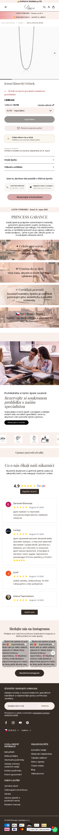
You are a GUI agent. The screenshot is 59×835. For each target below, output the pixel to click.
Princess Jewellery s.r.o (20, 820)
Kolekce (20, 23)
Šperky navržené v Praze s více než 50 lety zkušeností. (29, 319)
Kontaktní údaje (38, 750)
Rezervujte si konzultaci (29, 197)
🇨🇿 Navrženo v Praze (29, 313)
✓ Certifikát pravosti (29, 289)
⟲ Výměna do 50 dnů (29, 268)
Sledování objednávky (41, 754)
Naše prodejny (11, 756)
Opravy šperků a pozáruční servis (12, 799)
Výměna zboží (11, 786)
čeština (25, 730)
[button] (5, 7)
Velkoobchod (37, 773)
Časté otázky (37, 765)
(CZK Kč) (12, 730)
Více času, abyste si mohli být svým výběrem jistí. (29, 274)
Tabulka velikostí (39, 757)
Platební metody (12, 804)
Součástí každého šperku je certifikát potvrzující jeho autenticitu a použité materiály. (29, 297)
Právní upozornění (13, 774)
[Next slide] (54, 53)
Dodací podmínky (12, 770)
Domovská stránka (8, 23)
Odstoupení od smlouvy (15, 790)
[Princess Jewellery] (29, 7)
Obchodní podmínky (14, 760)
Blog (33, 769)
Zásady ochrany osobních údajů (12, 765)
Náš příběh (9, 752)
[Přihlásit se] (49, 7)
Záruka (7, 793)
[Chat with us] (55, 829)
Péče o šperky (37, 761)
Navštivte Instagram (29, 673)
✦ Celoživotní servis (29, 246)
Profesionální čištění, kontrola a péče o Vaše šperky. (29, 252)
